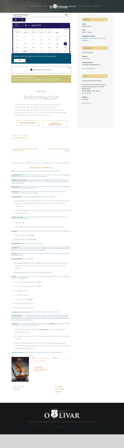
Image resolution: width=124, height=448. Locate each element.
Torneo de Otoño (18, 387)
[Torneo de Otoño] (20, 358)
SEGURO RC (90, 422)
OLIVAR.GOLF (58, 427)
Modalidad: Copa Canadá (89, 38)
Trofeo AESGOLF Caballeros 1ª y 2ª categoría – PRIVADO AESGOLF (25, 149)
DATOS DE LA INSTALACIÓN (62, 422)
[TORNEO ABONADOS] (41, 358)
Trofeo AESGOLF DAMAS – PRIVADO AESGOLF (59, 150)
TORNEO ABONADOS (40, 368)
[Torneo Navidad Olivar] (62, 358)
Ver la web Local (86, 103)
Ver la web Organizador (88, 68)
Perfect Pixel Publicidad (42, 425)
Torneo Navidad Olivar (59, 389)
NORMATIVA (79, 422)
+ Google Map (87, 93)
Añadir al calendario (20, 137)
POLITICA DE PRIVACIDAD (39, 422)
